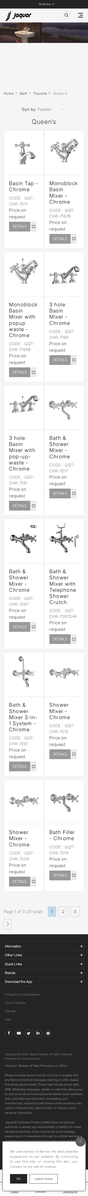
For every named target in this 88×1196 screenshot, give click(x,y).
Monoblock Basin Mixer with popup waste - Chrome (23, 320)
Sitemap (10, 1011)
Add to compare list (33, 226)
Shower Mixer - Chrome (59, 711)
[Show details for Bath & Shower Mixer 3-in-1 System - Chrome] (24, 672)
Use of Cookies (15, 1003)
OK (18, 1179)
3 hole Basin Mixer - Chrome (59, 314)
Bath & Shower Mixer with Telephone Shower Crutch (62, 586)
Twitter (28, 1033)
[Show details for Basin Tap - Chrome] (24, 150)
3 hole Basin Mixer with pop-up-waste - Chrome (22, 453)
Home (9, 93)
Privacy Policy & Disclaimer (22, 994)
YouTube (19, 1033)
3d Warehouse (48, 1033)
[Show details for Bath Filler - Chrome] (64, 799)
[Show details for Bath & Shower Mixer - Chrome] (64, 405)
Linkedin (38, 1033)
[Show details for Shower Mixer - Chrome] (64, 672)
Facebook (9, 1033)
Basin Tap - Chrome (23, 186)
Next (7, 924)
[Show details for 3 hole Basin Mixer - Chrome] (64, 271)
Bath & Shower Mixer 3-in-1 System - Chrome (23, 717)
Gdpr (8, 1019)
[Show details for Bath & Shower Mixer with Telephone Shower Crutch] (64, 538)
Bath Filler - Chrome (62, 835)
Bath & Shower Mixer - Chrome (59, 447)
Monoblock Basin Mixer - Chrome (63, 192)
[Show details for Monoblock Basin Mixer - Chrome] (64, 150)
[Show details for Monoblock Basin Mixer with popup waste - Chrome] (24, 271)
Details (20, 226)
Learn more (46, 1178)
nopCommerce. (31, 1058)
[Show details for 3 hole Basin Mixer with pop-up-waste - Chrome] (24, 405)
